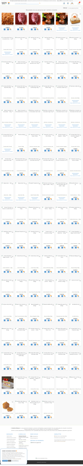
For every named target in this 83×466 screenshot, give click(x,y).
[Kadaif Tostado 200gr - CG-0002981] (35, 188)
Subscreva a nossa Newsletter (61, 436)
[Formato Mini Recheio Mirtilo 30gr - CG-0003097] (48, 91)
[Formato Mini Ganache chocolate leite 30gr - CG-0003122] (35, 164)
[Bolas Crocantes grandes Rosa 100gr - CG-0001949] (21, 67)
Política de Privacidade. (17, 458)
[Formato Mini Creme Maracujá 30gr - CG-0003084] (8, 358)
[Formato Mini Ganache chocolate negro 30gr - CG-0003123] (48, 164)
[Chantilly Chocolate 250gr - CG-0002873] (35, 237)
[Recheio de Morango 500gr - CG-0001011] (8, 67)
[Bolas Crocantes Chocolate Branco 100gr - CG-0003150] (21, 116)
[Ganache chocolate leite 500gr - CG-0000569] (48, 140)
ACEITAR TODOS (4, 460)
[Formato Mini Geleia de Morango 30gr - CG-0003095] (35, 358)
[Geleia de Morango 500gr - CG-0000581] (48, 261)
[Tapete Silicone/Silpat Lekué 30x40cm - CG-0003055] (62, 334)
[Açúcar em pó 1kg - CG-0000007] (75, 285)
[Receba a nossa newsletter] (70, 2)
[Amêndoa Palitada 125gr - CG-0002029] (21, 213)
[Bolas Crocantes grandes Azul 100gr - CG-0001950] (35, 67)
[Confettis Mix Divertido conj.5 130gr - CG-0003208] (21, 407)
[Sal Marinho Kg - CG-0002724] (75, 310)
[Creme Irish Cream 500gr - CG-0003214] (21, 285)
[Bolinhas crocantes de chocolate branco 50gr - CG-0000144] (62, 116)
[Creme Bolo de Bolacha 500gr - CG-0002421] (8, 285)
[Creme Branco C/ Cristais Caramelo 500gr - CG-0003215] (62, 164)
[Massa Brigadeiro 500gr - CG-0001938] (35, 310)
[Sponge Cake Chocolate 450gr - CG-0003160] (21, 334)
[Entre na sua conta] (63, 2)
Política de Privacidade (11, 447)
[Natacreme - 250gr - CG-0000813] (8, 188)
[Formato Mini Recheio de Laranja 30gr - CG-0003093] (21, 91)
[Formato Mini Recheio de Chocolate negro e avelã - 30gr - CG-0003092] (62, 188)
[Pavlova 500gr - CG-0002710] (21, 140)
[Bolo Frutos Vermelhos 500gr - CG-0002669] (21, 310)
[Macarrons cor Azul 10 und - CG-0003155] (62, 382)
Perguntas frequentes (11, 444)
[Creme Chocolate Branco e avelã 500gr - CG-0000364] (8, 213)
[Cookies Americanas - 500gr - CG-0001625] (75, 213)
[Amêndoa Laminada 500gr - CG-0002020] (8, 237)
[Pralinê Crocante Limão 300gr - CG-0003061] (75, 43)
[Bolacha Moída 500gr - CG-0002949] (48, 310)
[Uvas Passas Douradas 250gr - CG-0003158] (35, 285)
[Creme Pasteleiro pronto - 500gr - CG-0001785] (48, 285)
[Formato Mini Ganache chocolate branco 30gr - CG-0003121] (21, 164)
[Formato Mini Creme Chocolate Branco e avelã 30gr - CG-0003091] (21, 358)
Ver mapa (21, 443)
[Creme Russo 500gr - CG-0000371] (21, 261)
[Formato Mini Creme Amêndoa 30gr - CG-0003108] (62, 358)
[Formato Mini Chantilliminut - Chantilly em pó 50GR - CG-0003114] (8, 382)
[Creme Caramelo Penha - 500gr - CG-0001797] (48, 213)
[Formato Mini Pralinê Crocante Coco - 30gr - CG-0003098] (8, 43)
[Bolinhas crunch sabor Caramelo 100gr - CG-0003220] (48, 407)
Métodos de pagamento (11, 442)
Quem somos (9, 436)
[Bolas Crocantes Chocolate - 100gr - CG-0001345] (8, 116)
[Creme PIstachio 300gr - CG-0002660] (21, 237)
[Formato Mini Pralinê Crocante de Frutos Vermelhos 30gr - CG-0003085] (35, 19)
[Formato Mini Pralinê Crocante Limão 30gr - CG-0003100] (62, 91)
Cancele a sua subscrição (60, 437)
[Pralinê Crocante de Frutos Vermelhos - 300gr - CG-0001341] (21, 19)
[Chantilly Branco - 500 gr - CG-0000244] (75, 188)
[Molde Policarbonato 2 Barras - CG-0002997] (35, 213)
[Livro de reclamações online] (41, 458)
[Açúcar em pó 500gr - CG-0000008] (8, 310)
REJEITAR (9, 460)
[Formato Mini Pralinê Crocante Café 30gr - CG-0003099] (8, 140)
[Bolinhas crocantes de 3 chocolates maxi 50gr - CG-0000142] (35, 116)
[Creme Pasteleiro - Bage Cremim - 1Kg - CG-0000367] (8, 261)
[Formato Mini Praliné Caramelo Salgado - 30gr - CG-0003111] (75, 140)
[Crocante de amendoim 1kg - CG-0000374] (21, 43)
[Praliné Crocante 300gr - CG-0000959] (62, 19)
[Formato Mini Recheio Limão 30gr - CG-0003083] (75, 67)
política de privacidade (61, 441)
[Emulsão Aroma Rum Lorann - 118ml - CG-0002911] (35, 334)
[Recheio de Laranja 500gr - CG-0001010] (35, 43)
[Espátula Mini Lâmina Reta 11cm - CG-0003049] (48, 334)
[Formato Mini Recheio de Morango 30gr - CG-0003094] (35, 91)
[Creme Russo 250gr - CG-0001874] (35, 261)
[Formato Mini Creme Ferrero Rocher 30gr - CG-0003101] (48, 358)
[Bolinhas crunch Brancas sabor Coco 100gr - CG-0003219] (35, 407)
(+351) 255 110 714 (40, 0)
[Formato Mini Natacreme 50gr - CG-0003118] (8, 164)
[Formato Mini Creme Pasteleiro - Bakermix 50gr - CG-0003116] (35, 382)
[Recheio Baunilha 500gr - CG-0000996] (48, 43)
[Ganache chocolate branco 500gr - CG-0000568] (75, 164)
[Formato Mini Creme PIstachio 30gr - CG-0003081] (75, 334)
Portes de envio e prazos (11, 437)
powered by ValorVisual (41, 462)
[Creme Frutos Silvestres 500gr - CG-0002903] (48, 237)
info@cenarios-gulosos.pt (31, 0)
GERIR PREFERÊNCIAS (15, 460)
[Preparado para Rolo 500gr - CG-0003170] (62, 310)
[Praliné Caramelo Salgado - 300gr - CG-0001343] (62, 140)
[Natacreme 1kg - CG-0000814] (21, 188)
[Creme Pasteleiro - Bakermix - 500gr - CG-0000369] (62, 237)
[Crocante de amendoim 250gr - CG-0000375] (8, 19)
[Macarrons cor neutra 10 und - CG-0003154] (48, 382)
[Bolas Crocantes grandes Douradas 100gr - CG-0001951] (62, 67)
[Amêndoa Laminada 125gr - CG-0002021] (62, 213)
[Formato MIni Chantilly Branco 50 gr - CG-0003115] (21, 382)
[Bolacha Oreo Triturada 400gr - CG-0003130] (8, 334)
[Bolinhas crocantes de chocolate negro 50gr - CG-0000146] (48, 116)
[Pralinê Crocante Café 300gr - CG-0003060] (62, 43)
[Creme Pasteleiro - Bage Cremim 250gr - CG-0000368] (75, 237)
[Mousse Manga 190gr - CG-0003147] (75, 261)
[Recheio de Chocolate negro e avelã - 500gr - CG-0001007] (48, 188)
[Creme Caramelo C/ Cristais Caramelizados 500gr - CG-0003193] (8, 407)
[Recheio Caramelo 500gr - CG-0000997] (48, 67)
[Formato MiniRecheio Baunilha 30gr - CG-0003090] (8, 91)
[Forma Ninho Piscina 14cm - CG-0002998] (62, 261)
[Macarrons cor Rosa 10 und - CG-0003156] (75, 382)
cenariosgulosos (62, 0)
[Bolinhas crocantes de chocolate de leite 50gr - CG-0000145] (75, 116)
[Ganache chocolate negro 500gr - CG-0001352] (35, 140)
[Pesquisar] (40, 3)
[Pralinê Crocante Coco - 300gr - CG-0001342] (75, 19)
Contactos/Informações (11, 439)
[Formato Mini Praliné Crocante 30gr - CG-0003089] (48, 19)
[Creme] (62, 285)
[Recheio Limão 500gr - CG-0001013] (75, 91)
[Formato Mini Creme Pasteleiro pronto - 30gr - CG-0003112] (75, 358)
